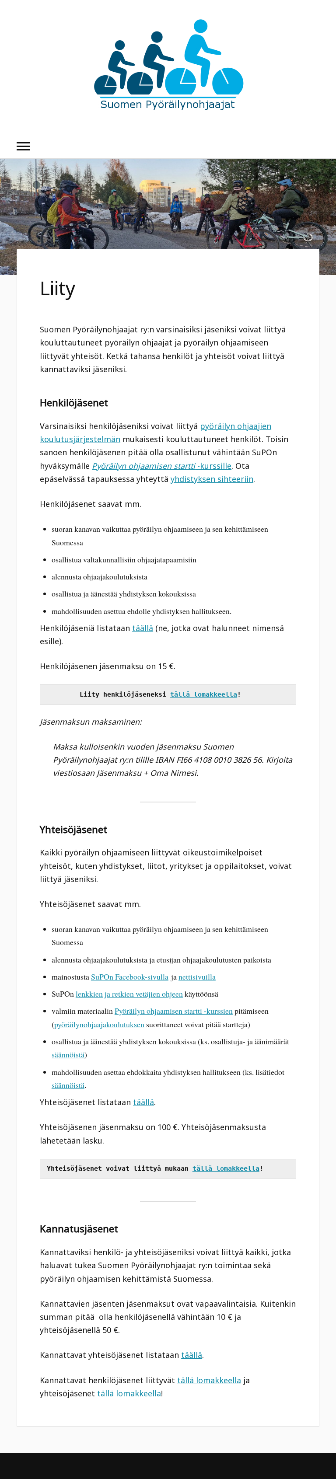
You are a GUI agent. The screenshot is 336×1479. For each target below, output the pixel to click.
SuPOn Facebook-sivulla (129, 976)
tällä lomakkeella (203, 694)
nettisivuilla (197, 976)
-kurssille (161, 465)
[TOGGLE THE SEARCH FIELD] (312, 146)
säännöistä (68, 1054)
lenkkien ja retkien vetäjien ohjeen (129, 993)
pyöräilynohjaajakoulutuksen (99, 1024)
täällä (142, 628)
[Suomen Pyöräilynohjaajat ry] (168, 107)
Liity (58, 288)
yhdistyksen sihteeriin (212, 479)
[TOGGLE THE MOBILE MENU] (23, 146)
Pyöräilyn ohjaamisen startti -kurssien (174, 1010)
